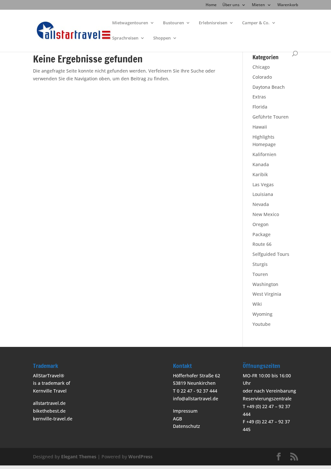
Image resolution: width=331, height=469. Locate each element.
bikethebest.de (49, 411)
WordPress (140, 456)
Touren (260, 274)
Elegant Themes (78, 456)
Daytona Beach (268, 87)
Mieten (258, 5)
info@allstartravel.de (195, 398)
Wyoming (262, 314)
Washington (265, 284)
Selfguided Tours (270, 254)
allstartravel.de (49, 403)
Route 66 (262, 244)
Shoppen (162, 38)
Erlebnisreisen (213, 23)
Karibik (260, 174)
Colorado (262, 77)
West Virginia (266, 294)
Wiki (257, 304)
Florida (259, 107)
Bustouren (173, 23)
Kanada (260, 164)
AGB (177, 419)
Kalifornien (264, 154)
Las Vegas (263, 184)
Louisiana (262, 194)
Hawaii (259, 127)
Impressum (185, 411)
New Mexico (265, 214)
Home (211, 5)
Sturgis (260, 264)
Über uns (231, 5)
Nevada (260, 204)
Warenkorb (287, 5)
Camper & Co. (256, 23)
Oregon (260, 224)
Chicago (261, 67)
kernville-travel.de (52, 419)
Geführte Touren (270, 117)
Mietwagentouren (130, 23)
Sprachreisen (125, 38)
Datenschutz (186, 426)
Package (261, 234)
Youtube (261, 324)
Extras (259, 97)
